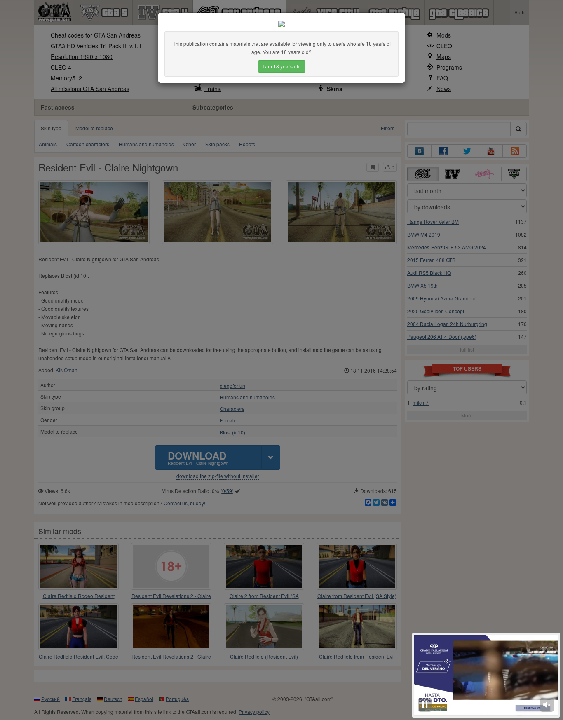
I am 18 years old (282, 66)
